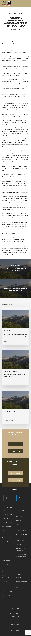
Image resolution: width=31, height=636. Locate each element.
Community (5, 564)
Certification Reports (21, 578)
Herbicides (18, 521)
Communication (8, 560)
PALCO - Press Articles (15, 13)
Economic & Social (7, 514)
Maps (3, 530)
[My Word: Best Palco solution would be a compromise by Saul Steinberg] (15, 326)
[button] (28, 3)
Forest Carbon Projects (8, 542)
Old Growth (19, 517)
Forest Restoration (7, 522)
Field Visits (19, 544)
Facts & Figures (8, 507)
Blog (3, 602)
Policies (19, 507)
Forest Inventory (6, 518)
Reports (19, 574)
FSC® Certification (21, 531)
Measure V (4, 588)
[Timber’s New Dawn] (15, 406)
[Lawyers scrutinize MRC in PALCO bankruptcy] (15, 366)
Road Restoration (6, 526)
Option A (18, 568)
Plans (18, 560)
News (3, 572)
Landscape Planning (21, 541)
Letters (4, 568)
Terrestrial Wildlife (7, 538)
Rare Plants (5, 534)
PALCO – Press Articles (8, 592)
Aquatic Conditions (7, 511)
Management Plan (20, 564)
